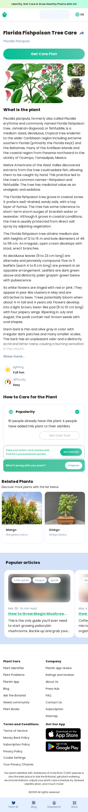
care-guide (21, 580)
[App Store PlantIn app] (63, 734)
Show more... (14, 356)
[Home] (4, 14)
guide (54, 580)
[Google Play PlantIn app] (63, 746)
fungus (39, 580)
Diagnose (73, 465)
